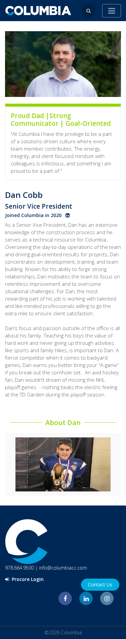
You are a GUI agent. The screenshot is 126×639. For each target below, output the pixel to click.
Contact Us (100, 584)
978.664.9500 (19, 568)
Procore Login (27, 579)
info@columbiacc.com (63, 568)
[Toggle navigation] (111, 10)
